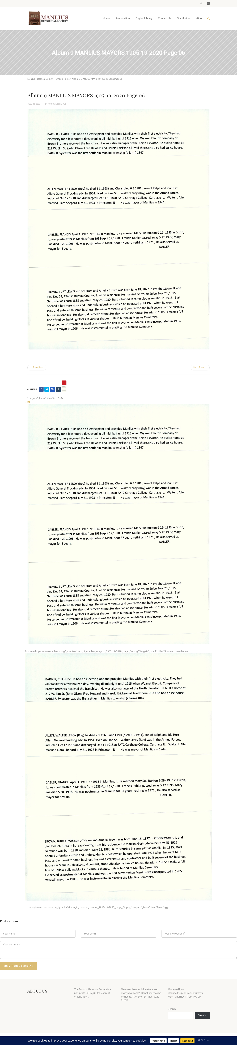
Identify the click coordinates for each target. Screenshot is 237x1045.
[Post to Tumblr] (58, 389)
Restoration (123, 18)
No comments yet (56, 104)
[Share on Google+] (52, 389)
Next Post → (200, 367)
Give (199, 18)
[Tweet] (46, 389)
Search (172, 1009)
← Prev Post (37, 367)
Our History (184, 18)
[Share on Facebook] (41, 389)
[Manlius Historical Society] (49, 18)
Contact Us (164, 18)
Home (106, 18)
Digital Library (144, 18)
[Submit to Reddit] (28, 402)
